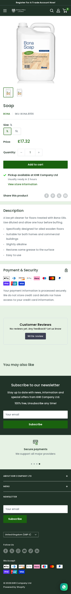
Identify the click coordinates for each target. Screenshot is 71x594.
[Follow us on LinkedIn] (37, 551)
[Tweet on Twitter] (59, 195)
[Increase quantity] (38, 152)
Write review (35, 336)
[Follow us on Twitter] (12, 551)
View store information (22, 184)
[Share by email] (65, 195)
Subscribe (35, 424)
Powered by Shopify (14, 587)
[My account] (58, 10)
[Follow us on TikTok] (30, 551)
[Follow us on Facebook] (5, 551)
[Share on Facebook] (46, 195)
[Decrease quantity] (21, 152)
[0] (65, 11)
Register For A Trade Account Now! (35, 2)
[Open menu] (5, 10)
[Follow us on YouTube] (24, 551)
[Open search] (52, 10)
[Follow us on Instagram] (18, 551)
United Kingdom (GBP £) (18, 534)
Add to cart (35, 164)
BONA (6, 113)
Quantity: (9, 152)
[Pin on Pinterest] (53, 195)
